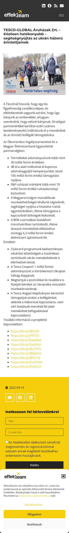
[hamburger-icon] (61, 15)
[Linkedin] (43, 6)
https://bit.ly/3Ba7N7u (26, 349)
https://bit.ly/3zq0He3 (26, 344)
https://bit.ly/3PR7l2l (25, 336)
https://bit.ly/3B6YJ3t (25, 331)
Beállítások (34, 524)
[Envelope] (62, 6)
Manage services (33, 504)
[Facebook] (50, 6)
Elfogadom (34, 514)
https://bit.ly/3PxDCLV (26, 367)
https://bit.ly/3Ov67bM (26, 362)
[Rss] (56, 6)
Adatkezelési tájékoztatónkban (34, 495)
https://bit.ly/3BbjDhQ (26, 353)
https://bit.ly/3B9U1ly (25, 358)
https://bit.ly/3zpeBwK (26, 340)
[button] (63, 476)
